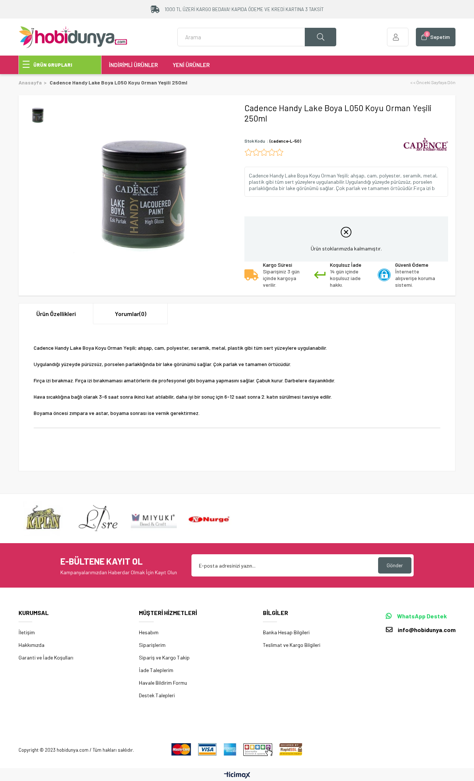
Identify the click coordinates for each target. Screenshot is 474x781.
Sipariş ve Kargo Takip (164, 657)
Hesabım (148, 632)
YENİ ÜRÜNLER (191, 65)
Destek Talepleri (157, 695)
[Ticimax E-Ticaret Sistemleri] (237, 775)
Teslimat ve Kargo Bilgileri (291, 645)
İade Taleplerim (156, 670)
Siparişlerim (152, 645)
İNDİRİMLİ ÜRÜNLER (133, 65)
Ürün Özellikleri (56, 313)
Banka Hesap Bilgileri (286, 632)
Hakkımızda (31, 645)
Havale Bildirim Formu (163, 682)
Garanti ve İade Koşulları (46, 657)
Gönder (395, 565)
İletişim (27, 632)
